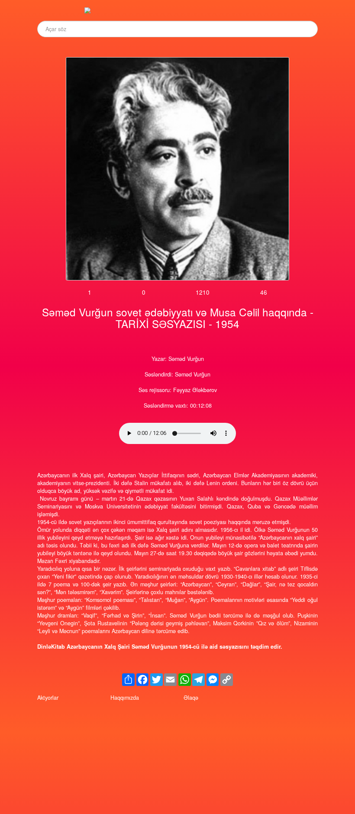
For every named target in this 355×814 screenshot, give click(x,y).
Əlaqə (191, 697)
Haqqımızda (124, 697)
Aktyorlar (47, 697)
